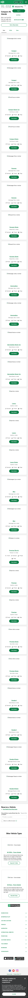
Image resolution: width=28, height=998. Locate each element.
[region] (14, 986)
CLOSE (14, 994)
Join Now (18, 15)
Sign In (18, 11)
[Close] (25, 978)
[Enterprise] (2, 2)
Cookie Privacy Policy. (8, 990)
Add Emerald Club (18, 19)
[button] (26, 2)
